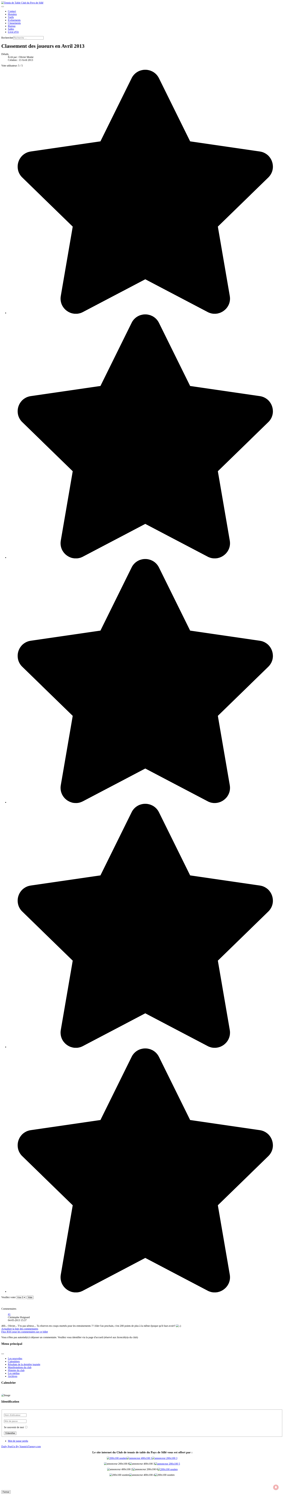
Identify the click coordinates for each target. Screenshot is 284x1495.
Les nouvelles (15, 1358)
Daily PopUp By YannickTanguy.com (21, 1446)
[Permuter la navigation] (2, 6)
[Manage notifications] (276, 1487)
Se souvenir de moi (14, 1427)
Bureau (11, 26)
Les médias (14, 1373)
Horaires (12, 14)
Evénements (14, 20)
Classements (14, 23)
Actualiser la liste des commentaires (19, 1328)
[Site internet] (142, 1458)
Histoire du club (16, 1370)
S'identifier (10, 1433)
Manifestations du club (19, 1367)
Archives (12, 1376)
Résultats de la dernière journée (24, 1364)
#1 (9, 1314)
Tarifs (11, 17)
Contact (12, 11)
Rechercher (7, 37)
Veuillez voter (8, 1297)
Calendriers (14, 1361)
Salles (11, 29)
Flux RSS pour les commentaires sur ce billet (24, 1331)
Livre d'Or (13, 32)
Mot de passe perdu (18, 1441)
